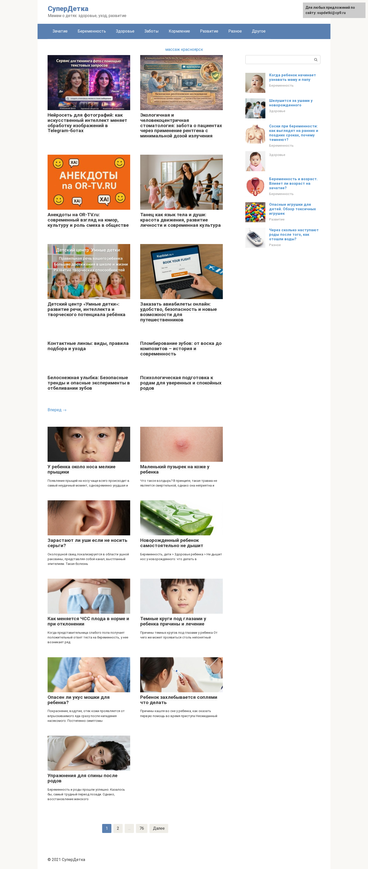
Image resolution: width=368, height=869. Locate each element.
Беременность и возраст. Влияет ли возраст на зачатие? (293, 183)
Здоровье (125, 31)
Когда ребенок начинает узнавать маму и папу (292, 77)
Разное (235, 31)
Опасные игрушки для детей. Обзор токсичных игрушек (292, 209)
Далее (159, 828)
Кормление (179, 31)
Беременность (92, 31)
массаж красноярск (184, 49)
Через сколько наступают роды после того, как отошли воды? (294, 234)
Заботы (151, 31)
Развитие (209, 31)
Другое (259, 31)
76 (141, 828)
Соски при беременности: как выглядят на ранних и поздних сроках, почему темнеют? (293, 133)
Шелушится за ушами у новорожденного (291, 102)
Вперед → (57, 409)
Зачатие (60, 31)
